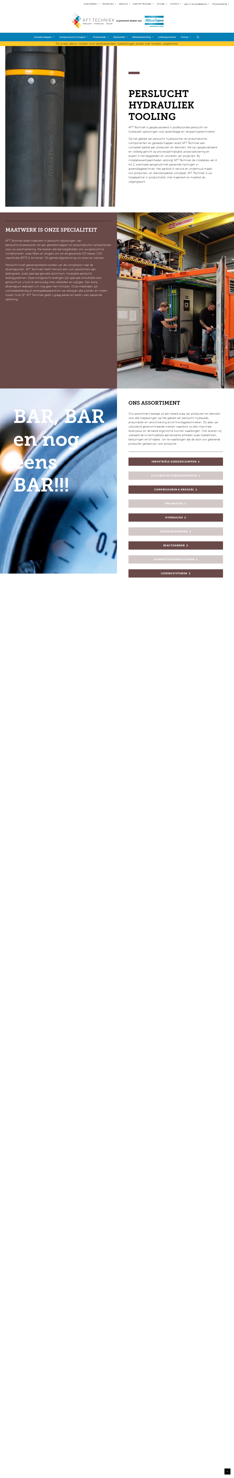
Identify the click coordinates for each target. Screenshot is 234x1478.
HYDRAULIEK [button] (174, 517)
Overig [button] (184, 37)
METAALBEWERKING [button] (174, 531)
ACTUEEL (161, 4)
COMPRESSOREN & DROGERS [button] (174, 489)
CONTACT (174, 4)
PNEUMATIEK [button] (174, 503)
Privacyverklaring (219, 4)
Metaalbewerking (141, 37)
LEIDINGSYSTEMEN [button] (174, 573)
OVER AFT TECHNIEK (142, 4)
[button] (199, 37)
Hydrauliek (119, 37)
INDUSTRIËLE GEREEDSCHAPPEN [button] (174, 461)
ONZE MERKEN (90, 4)
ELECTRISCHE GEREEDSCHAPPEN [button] (174, 475)
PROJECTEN (108, 4)
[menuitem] (92, 4)
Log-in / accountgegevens (195, 4)
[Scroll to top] (227, 1471)
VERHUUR (123, 4)
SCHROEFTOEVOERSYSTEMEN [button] (174, 559)
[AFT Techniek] (117, 20)
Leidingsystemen (167, 37)
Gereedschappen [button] (43, 37)
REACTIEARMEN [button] (174, 545)
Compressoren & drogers (72, 37)
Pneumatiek (99, 37)
